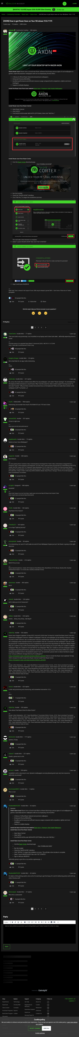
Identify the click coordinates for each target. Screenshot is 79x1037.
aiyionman (12, 582)
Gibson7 (11, 753)
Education (5, 1016)
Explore (15, 999)
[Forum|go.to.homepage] (15, 4)
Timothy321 (12, 525)
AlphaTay (11, 633)
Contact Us (39, 1013)
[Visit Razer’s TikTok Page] (48, 1016)
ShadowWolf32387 (14, 806)
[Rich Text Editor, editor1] (39, 934)
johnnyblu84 (12, 541)
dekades (11, 30)
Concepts (16, 1007)
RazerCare (27, 1012)
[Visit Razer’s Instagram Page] (48, 1005)
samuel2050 (12, 418)
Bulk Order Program (7, 1013)
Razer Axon (25, 14)
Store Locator (5, 1007)
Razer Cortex (22, 162)
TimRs (11, 508)
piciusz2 (11, 770)
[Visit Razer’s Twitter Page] (48, 1011)
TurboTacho (12, 334)
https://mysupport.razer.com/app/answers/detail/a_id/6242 (27, 656)
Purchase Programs (7, 1010)
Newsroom (38, 1007)
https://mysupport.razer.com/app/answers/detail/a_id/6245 (27, 660)
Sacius (11, 687)
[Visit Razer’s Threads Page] (48, 1008)
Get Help (27, 1002)
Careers (38, 1004)
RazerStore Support (30, 1009)
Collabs (16, 1013)
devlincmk (12, 737)
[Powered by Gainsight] (39, 991)
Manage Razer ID (29, 1015)
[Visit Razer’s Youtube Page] (48, 1013)
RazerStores (5, 1002)
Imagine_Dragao (14, 358)
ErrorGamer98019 (14, 789)
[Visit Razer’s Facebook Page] (48, 1002)
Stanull (11, 599)
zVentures (38, 1010)
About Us (38, 1002)
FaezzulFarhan (13, 560)
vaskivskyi (12, 379)
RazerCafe (5, 1004)
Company (38, 999)
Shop (3, 999)
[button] (2, 4)
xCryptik (11, 485)
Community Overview (13, 14)
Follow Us (49, 999)
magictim (11, 456)
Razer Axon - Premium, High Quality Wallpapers (48, 88)
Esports (16, 1010)
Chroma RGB (17, 1004)
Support (27, 999)
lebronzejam (12, 892)
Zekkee (11, 616)
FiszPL (11, 402)
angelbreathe (13, 439)
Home (3, 14)
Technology (17, 1002)
